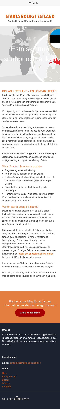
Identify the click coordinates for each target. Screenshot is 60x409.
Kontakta (6, 386)
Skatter (5, 379)
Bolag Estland (9, 376)
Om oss (6, 383)
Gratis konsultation (30, 312)
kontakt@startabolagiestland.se (25, 362)
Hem (4, 373)
